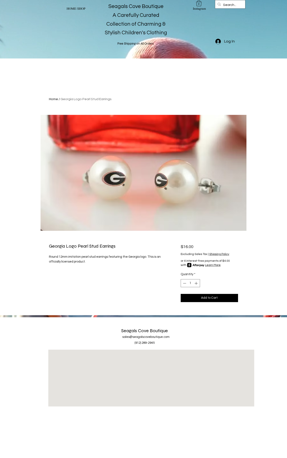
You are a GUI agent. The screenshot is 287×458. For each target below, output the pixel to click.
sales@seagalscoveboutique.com (146, 337)
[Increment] (196, 283)
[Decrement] (184, 283)
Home (53, 99)
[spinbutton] (190, 283)
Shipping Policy (219, 254)
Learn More (213, 265)
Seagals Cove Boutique (144, 330)
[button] (198, 3)
